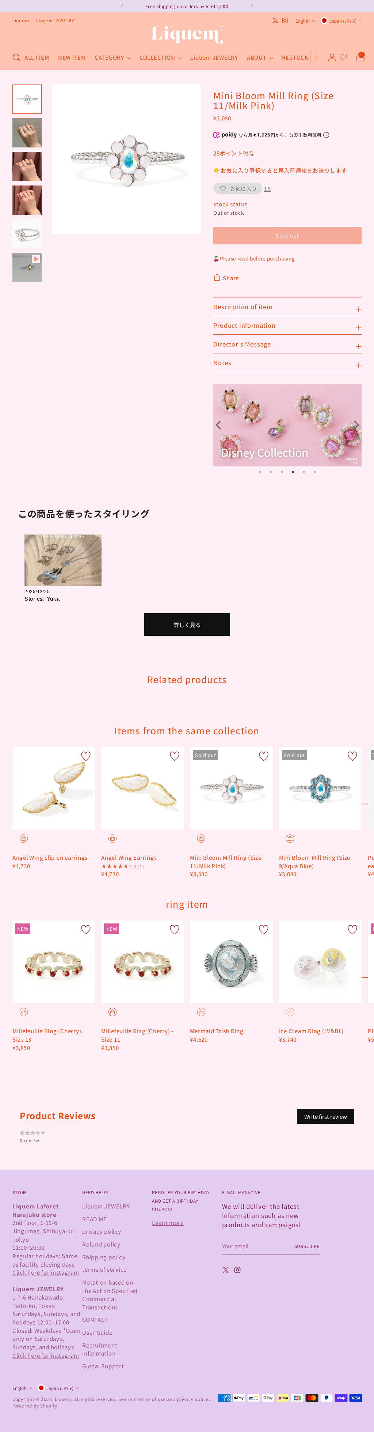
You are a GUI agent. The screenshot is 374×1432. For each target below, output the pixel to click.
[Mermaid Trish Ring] (231, 962)
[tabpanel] (287, 425)
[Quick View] (23, 838)
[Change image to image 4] (27, 200)
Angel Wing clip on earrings (50, 857)
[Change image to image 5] (27, 233)
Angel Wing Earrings (129, 857)
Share (231, 278)
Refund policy (101, 1244)
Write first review (325, 1116)
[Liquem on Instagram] (285, 20)
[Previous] (122, 6)
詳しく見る (187, 625)
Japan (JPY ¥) (342, 21)
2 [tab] (271, 472)
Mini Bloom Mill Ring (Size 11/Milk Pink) (226, 861)
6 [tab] (314, 472)
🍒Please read (230, 258)
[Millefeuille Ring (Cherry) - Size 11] (142, 962)
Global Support (103, 1366)
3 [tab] (282, 472)
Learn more (168, 1222)
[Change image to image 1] (27, 99)
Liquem (63, 1399)
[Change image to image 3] (27, 166)
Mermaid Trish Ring (217, 1031)
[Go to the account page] (329, 57)
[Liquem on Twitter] (275, 20)
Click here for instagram (45, 1272)
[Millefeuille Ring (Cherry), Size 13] (53, 962)
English (302, 21)
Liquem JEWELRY (106, 1206)
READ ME (94, 1219)
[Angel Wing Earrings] (142, 788)
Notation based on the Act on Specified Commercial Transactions (110, 1294)
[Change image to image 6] (27, 267)
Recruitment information (99, 1349)
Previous (220, 425)
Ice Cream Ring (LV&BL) (311, 1031)
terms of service (104, 1269)
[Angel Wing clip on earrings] (53, 788)
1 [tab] (260, 472)
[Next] (315, 57)
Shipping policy (103, 1257)
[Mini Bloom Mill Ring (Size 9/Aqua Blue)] (320, 788)
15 (267, 188)
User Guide (97, 1332)
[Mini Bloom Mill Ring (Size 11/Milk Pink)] (231, 788)
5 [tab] (304, 472)
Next (354, 425)
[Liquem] (187, 35)
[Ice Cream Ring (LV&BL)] (320, 962)
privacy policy (101, 1231)
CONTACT (95, 1319)
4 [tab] (293, 472)
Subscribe (307, 1246)
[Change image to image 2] (27, 132)
